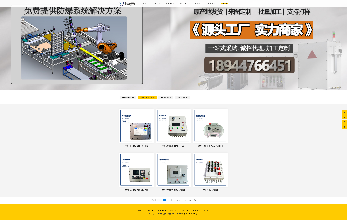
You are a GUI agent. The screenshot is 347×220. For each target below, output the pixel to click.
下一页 (178, 200)
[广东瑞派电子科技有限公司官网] (128, 3)
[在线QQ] (344, 112)
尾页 (185, 200)
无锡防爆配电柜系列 (182, 97)
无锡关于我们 (156, 3)
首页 (144, 3)
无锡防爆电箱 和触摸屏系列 (147, 97)
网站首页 (140, 210)
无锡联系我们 (211, 3)
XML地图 (195, 214)
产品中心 (224, 3)
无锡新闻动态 (170, 3)
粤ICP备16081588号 (186, 214)
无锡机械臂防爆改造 (166, 97)
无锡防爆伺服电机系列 (128, 97)
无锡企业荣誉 (184, 3)
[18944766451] (344, 117)
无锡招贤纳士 (198, 3)
